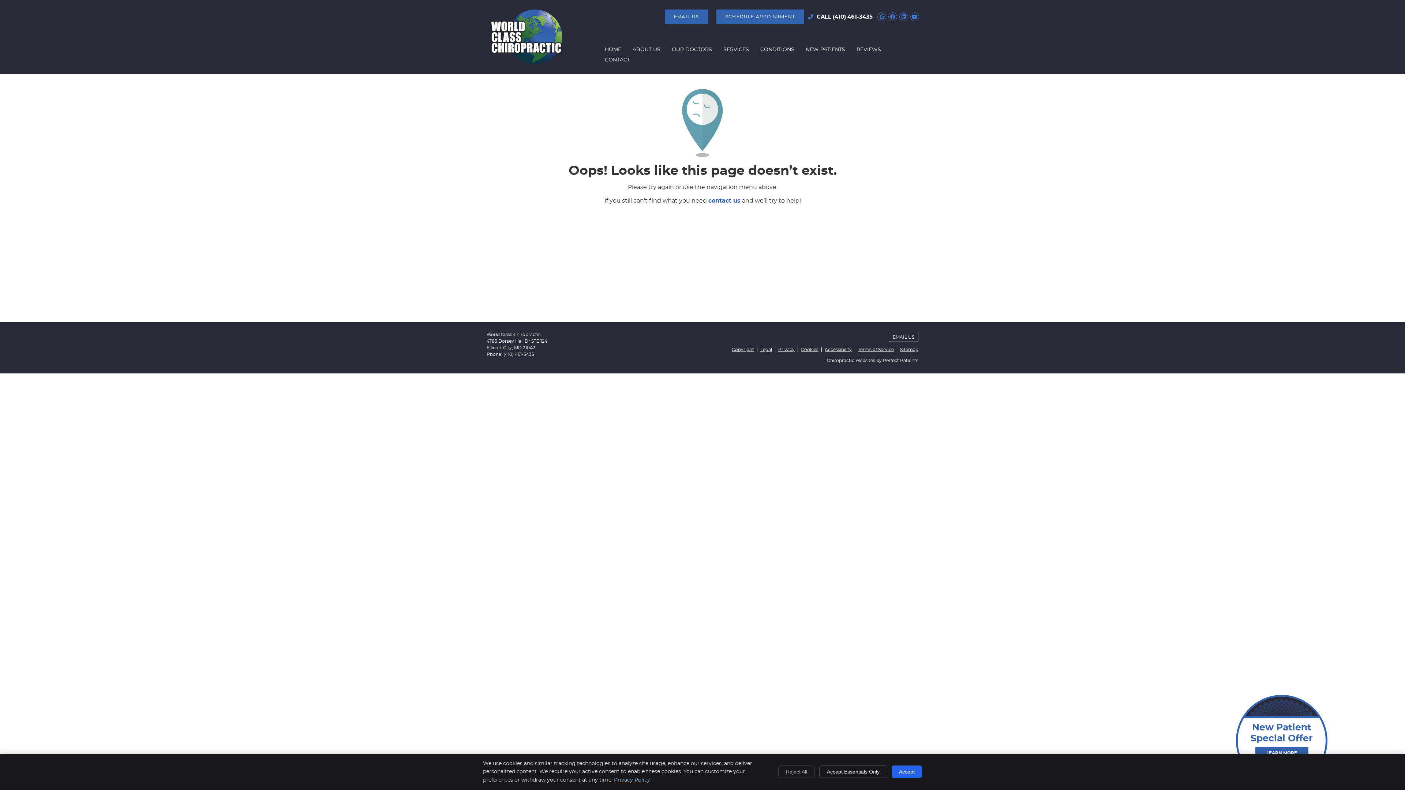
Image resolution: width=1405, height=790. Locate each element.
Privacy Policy (632, 780)
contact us (724, 201)
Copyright (743, 349)
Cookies (809, 349)
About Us (646, 49)
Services (736, 49)
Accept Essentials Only (853, 772)
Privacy (786, 349)
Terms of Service (876, 349)
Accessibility (838, 349)
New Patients (825, 49)
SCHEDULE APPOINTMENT (760, 17)
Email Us (686, 17)
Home (613, 49)
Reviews (869, 49)
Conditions (777, 49)
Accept (907, 772)
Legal (766, 349)
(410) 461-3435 (853, 17)
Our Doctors (692, 49)
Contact (617, 60)
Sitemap (909, 349)
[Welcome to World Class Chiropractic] (526, 62)
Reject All (796, 772)
